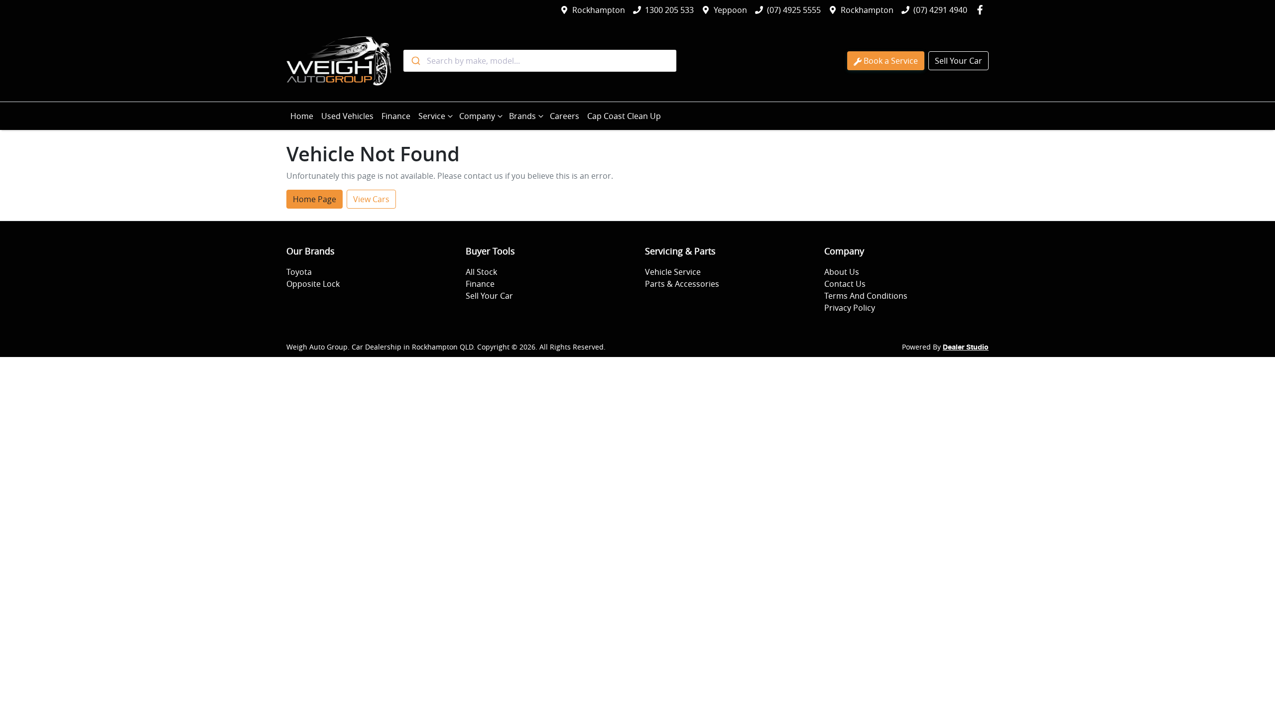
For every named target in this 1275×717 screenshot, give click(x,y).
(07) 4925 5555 (794, 9)
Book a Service (891, 60)
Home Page (314, 199)
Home (301, 116)
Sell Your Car (958, 60)
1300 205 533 (669, 9)
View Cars (371, 199)
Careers (564, 116)
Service (431, 116)
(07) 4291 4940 (940, 9)
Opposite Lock (313, 283)
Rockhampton (598, 9)
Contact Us (845, 283)
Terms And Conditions (865, 295)
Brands (522, 116)
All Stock (481, 271)
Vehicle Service (673, 271)
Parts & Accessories (682, 283)
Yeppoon (730, 9)
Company (477, 116)
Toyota (299, 271)
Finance (396, 116)
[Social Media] (982, 10)
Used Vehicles (347, 116)
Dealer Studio (966, 347)
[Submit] (415, 61)
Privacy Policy (849, 307)
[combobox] (539, 61)
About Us (841, 271)
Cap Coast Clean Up (624, 116)
